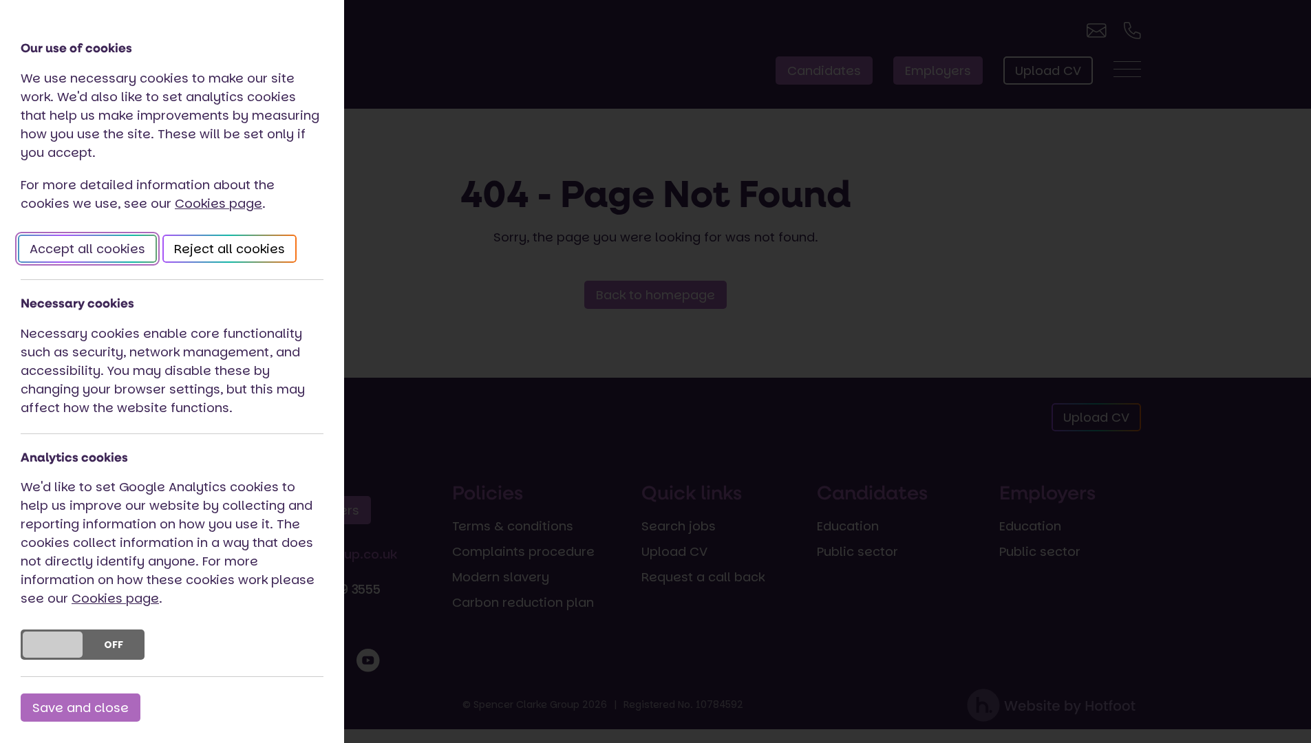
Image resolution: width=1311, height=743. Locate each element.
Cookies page (218, 203)
